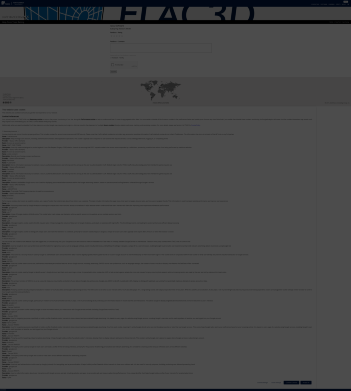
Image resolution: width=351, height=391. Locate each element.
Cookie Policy (195, 125)
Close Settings (276, 382)
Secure (9, 239)
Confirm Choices (291, 383)
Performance (8, 198)
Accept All (306, 383)
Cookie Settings (262, 382)
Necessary (10, 131)
